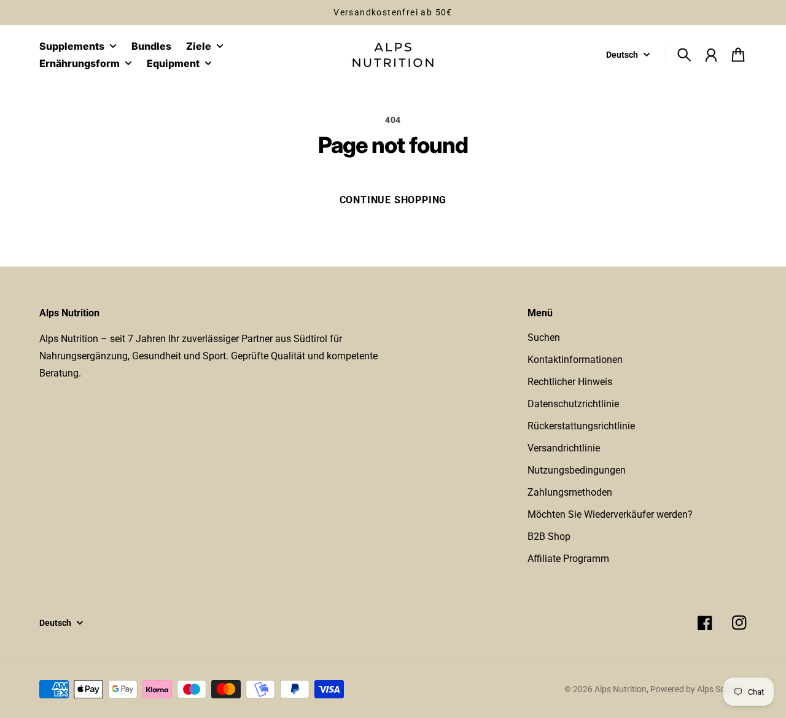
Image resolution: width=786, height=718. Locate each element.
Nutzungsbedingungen (576, 470)
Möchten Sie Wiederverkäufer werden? (610, 514)
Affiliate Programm (568, 558)
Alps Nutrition (620, 689)
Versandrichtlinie (563, 448)
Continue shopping (393, 200)
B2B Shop (548, 536)
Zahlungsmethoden (569, 492)
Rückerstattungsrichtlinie (581, 426)
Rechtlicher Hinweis (569, 382)
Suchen (543, 337)
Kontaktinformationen (575, 359)
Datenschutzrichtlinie (573, 404)
